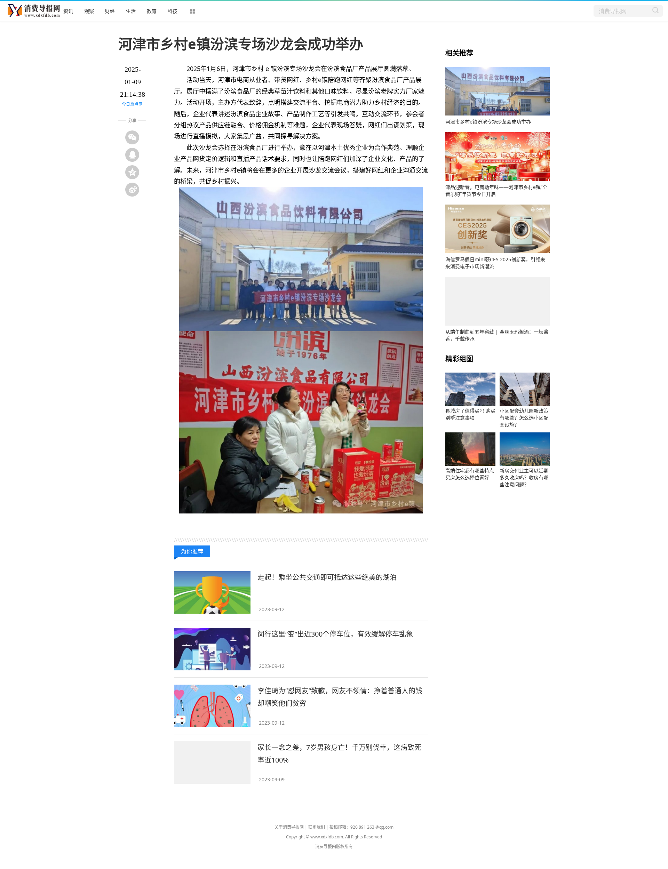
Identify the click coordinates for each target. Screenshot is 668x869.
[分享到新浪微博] (132, 190)
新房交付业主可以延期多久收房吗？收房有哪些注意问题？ (524, 477)
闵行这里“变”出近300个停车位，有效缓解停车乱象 (335, 634)
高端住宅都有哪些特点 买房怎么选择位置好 (469, 474)
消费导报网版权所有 (334, 847)
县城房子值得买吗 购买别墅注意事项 (470, 414)
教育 (152, 11)
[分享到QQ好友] (132, 155)
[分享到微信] (132, 137)
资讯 (68, 11)
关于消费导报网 (289, 827)
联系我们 (316, 827)
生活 (131, 11)
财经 (110, 11)
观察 (89, 11)
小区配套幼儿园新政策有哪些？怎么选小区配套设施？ (524, 417)
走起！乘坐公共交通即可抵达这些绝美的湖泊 (327, 577)
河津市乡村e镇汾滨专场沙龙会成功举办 (488, 121)
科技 (172, 11)
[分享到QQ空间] (132, 172)
